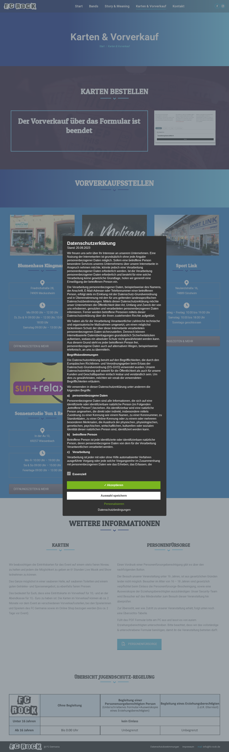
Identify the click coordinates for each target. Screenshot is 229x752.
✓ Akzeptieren (113, 485)
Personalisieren (114, 503)
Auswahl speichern (114, 495)
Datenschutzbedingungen (114, 509)
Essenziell (79, 474)
